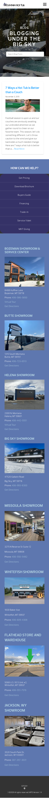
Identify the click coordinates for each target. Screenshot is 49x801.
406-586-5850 (19, 297)
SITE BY (24, 786)
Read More (19, 148)
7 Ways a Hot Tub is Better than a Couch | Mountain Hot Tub (14, 4)
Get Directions (12, 306)
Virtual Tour (10, 301)
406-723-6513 (19, 361)
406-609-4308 (19, 619)
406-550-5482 (19, 556)
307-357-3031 (19, 760)
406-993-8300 (19, 485)
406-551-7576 (19, 690)
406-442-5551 (19, 420)
